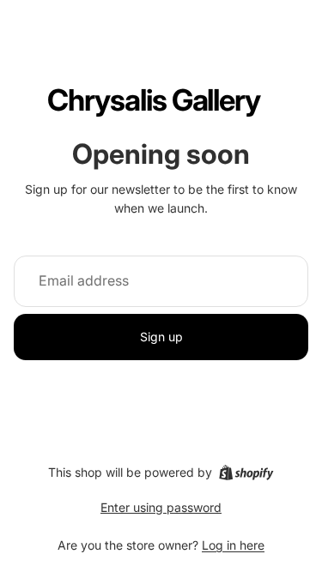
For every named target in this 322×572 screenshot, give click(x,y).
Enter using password (161, 507)
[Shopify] (246, 472)
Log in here (233, 545)
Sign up (161, 336)
